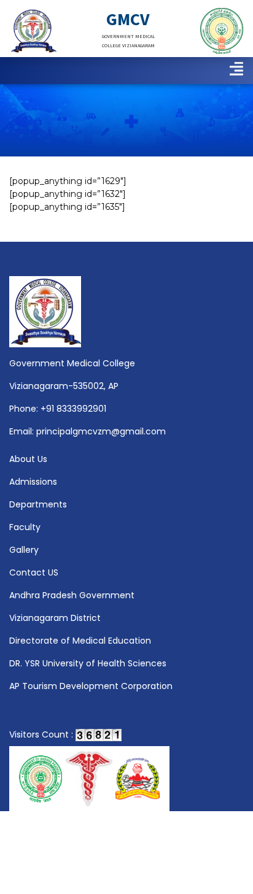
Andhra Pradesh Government (71, 595)
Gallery (24, 550)
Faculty (25, 527)
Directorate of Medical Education (80, 640)
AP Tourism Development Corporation (91, 686)
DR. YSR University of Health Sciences (87, 663)
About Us (28, 459)
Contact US (33, 572)
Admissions (33, 482)
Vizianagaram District (55, 618)
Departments (38, 504)
